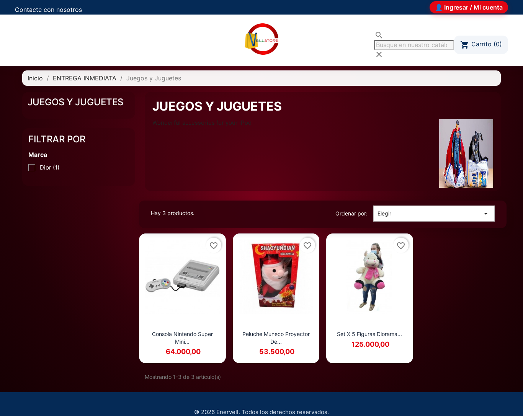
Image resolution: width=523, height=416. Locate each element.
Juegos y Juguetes (75, 102)
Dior (49, 167)
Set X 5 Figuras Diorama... (369, 334)
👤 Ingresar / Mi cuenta (469, 7)
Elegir (434, 213)
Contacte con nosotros (48, 9)
